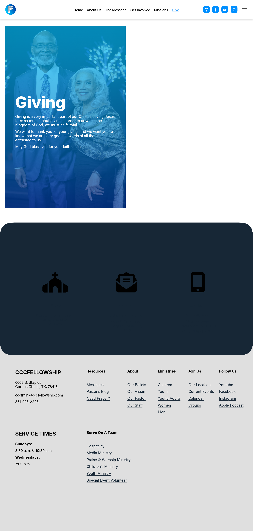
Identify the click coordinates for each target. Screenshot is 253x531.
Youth (163, 391)
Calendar (196, 398)
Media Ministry (99, 453)
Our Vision (136, 391)
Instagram (227, 398)
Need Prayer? (98, 398)
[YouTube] (224, 9)
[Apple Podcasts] (234, 9)
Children (165, 385)
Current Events (201, 391)
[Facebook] (215, 9)
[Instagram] (206, 9)
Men (161, 412)
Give (175, 10)
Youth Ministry (99, 473)
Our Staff (134, 405)
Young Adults (169, 398)
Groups (194, 405)
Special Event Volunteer (107, 480)
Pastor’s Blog (98, 391)
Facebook (227, 391)
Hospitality (96, 446)
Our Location (199, 385)
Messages (95, 385)
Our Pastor (136, 398)
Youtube (226, 385)
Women (164, 405)
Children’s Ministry (102, 466)
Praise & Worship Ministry (109, 460)
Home (78, 10)
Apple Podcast (231, 405)
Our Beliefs (136, 385)
